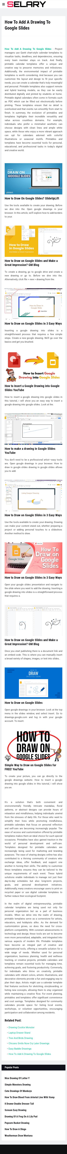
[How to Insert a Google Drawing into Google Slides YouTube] (33, 366)
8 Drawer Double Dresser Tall (19, 1103)
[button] (3, 4)
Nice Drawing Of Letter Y (17, 1078)
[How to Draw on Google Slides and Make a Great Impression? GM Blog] (33, 241)
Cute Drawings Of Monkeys (18, 1091)
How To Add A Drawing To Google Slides (28, 49)
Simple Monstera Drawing (18, 1084)
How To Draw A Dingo (15, 1129)
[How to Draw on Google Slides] (33, 683)
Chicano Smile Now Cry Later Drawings (29, 1043)
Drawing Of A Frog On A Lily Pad (21, 1116)
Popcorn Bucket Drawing (17, 1122)
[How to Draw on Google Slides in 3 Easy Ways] (33, 304)
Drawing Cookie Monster (21, 1027)
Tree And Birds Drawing (21, 1038)
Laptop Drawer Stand (19, 1032)
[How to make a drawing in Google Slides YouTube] (33, 429)
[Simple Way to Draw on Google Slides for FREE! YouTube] (33, 745)
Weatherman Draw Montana (19, 1135)
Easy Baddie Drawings (20, 1048)
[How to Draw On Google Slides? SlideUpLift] (33, 178)
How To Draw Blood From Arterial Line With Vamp (30, 1097)
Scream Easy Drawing (15, 1110)
